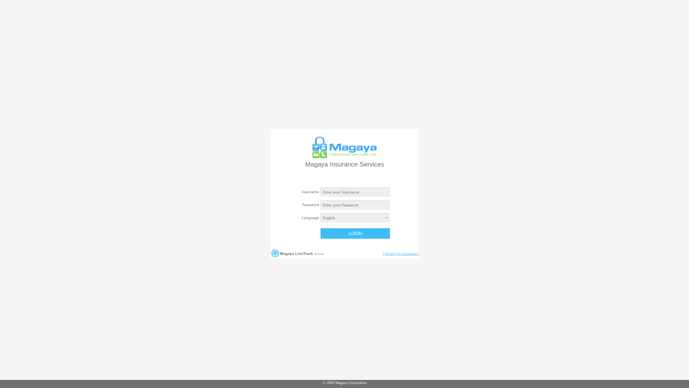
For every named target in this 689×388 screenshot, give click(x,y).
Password (310, 205)
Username (310, 192)
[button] (355, 233)
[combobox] (352, 218)
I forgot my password (401, 254)
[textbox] (355, 192)
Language (310, 218)
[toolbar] (342, 233)
